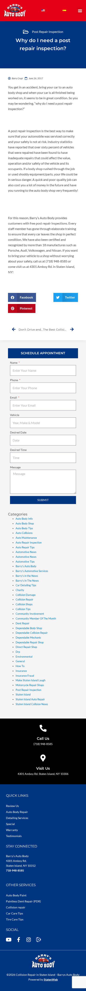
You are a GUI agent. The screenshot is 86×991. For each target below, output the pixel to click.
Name (14, 362)
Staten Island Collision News (32, 704)
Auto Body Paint (16, 895)
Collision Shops (24, 604)
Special (10, 824)
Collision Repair (24, 599)
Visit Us (43, 768)
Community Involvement (30, 613)
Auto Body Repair (17, 812)
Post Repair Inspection (47, 31)
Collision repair (15, 907)
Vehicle (14, 415)
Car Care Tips (14, 913)
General (20, 661)
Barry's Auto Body (26, 566)
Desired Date (18, 432)
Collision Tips (23, 609)
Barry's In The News (27, 580)
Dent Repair (22, 623)
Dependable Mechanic (28, 637)
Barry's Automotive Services (32, 571)
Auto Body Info (24, 518)
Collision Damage (26, 594)
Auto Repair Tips (25, 547)
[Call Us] (43, 728)
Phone (14, 380)
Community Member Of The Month (36, 618)
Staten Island (23, 694)
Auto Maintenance (26, 537)
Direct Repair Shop (26, 647)
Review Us (12, 806)
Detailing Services (17, 818)
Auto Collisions (24, 532)
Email (14, 397)
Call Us (43, 738)
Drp (18, 651)
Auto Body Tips (24, 528)
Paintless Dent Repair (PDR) (23, 901)
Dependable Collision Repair (32, 632)
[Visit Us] (43, 757)
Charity (20, 590)
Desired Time (18, 449)
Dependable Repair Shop (30, 642)
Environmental (24, 656)
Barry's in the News (27, 575)
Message (15, 467)
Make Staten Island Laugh (30, 680)
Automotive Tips (25, 561)
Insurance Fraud (25, 675)
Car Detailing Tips (26, 585)
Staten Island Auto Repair (30, 699)
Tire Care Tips (14, 919)
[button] (80, 10)
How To (20, 666)
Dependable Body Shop (29, 628)
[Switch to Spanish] (64, 10)
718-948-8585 (15, 870)
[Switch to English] (43, 10)
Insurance (21, 670)
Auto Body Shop (25, 523)
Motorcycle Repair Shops (30, 685)
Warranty (12, 830)
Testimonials (14, 836)
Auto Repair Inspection (29, 542)
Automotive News (26, 552)
